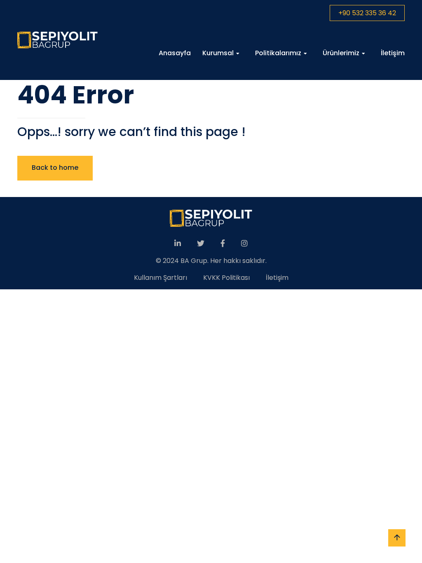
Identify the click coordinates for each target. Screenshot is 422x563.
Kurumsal (218, 53)
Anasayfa (175, 53)
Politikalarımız (278, 53)
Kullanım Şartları (160, 277)
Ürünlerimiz (341, 53)
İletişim (393, 53)
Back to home (55, 167)
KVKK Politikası (226, 277)
